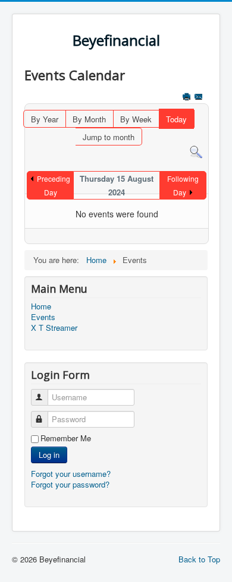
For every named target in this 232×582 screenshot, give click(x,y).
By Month (89, 119)
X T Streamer (54, 327)
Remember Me (65, 438)
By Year (44, 119)
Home (41, 306)
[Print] (188, 97)
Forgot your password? (70, 484)
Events (43, 317)
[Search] (196, 151)
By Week (136, 119)
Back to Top (199, 559)
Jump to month (108, 137)
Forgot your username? (71, 473)
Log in (49, 454)
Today (176, 119)
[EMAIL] (200, 97)
